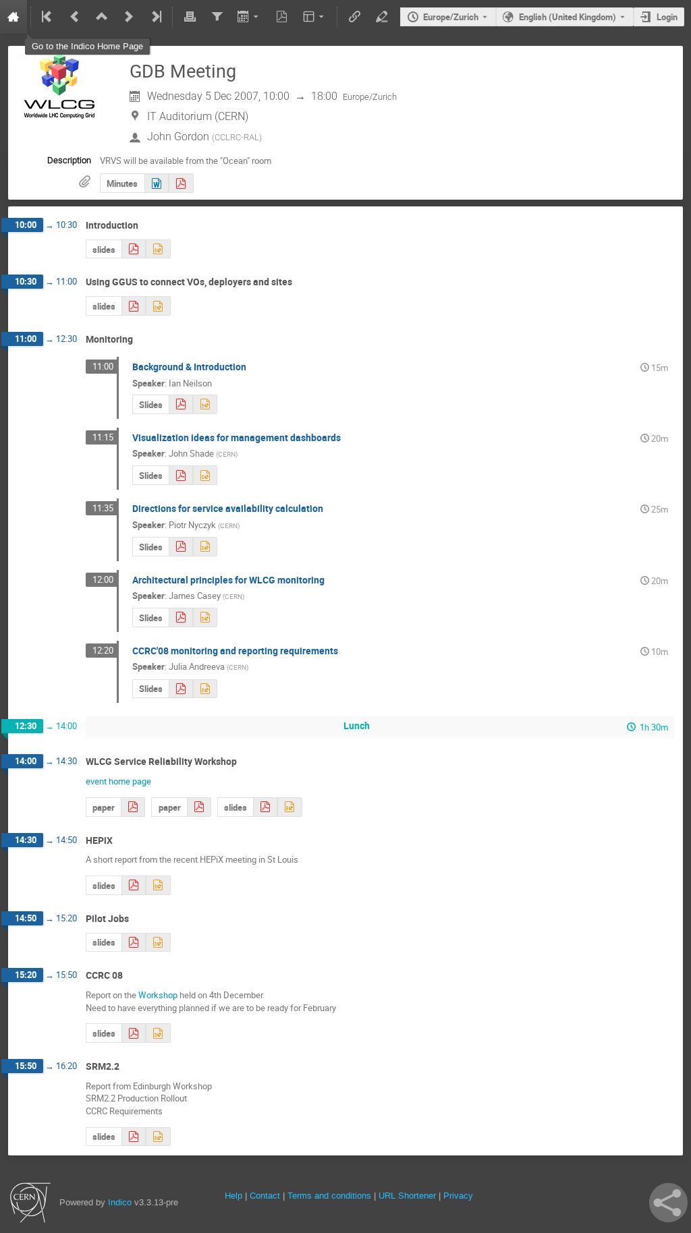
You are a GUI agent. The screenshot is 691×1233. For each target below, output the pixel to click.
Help (233, 1195)
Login (667, 17)
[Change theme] (315, 17)
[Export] (249, 17)
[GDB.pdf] (181, 689)
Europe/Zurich (450, 17)
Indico (120, 1202)
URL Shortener (407, 1195)
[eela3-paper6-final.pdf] (133, 807)
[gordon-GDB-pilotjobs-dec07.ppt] (158, 942)
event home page (118, 781)
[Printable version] (189, 17)
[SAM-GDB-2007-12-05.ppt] (205, 546)
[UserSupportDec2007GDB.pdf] (133, 306)
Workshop (157, 995)
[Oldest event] (47, 17)
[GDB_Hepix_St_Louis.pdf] (133, 885)
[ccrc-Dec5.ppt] (158, 1033)
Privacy (458, 1195)
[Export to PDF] (282, 17)
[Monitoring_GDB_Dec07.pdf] (181, 404)
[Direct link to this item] (148, 226)
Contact (265, 1195)
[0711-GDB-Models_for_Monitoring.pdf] (181, 617)
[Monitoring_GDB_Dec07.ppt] (205, 404)
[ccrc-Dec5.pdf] (133, 1033)
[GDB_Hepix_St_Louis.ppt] (158, 885)
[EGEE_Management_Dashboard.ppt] (205, 475)
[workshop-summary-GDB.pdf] (265, 807)
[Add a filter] (216, 17)
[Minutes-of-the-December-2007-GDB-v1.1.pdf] (181, 183)
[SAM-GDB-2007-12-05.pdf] (181, 546)
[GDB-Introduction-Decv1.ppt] (158, 249)
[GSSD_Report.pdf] (133, 1137)
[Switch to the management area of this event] (381, 17)
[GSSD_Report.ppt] (158, 1137)
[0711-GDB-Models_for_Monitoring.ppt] (205, 617)
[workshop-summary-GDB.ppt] (289, 807)
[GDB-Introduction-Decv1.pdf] (133, 249)
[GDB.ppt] (205, 689)
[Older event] (74, 17)
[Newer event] (128, 17)
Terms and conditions (329, 1195)
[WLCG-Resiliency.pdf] (199, 807)
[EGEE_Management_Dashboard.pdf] (181, 475)
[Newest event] (155, 17)
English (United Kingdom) (567, 17)
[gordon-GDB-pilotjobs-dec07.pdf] (133, 942)
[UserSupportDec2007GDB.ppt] (158, 306)
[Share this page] (668, 1202)
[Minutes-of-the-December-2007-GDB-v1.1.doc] (156, 183)
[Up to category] (101, 17)
